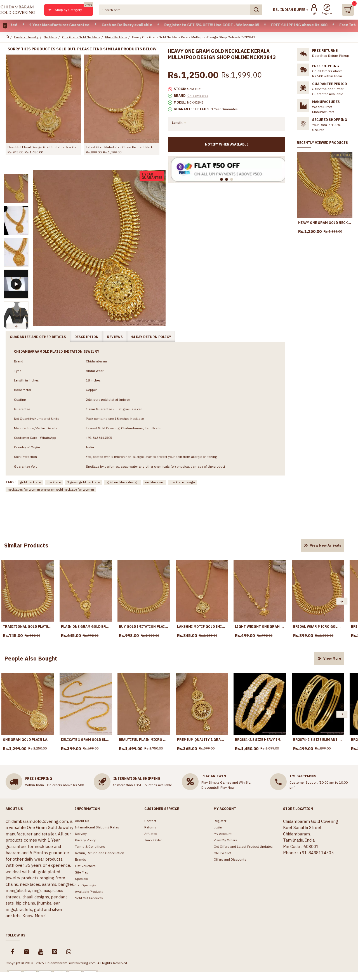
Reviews (115, 337)
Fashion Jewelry (26, 37)
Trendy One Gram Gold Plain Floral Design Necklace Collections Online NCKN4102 (61, 147)
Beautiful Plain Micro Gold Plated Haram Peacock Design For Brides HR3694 (144, 739)
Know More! (34, 915)
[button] (16, 175)
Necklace (50, 37)
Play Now (227, 787)
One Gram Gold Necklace (81, 37)
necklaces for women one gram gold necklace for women (51, 489)
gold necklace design (122, 482)
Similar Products (26, 545)
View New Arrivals (325, 545)
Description (86, 337)
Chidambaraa (197, 95)
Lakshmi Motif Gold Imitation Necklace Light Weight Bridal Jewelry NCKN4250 (202, 626)
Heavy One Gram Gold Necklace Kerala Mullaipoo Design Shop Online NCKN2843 (324, 223)
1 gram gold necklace (83, 482)
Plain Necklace (116, 37)
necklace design (183, 482)
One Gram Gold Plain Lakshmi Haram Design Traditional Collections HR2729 (28, 739)
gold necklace (30, 482)
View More (332, 658)
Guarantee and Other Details (38, 337)
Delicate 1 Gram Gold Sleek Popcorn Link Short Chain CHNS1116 (86, 739)
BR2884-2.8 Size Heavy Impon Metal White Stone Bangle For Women (260, 739)
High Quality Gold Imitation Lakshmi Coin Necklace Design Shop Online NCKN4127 (139, 147)
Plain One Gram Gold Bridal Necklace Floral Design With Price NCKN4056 (86, 626)
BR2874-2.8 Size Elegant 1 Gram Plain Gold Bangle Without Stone (318, 739)
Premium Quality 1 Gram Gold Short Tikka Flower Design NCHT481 (202, 739)
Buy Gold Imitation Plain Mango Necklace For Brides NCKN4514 (144, 626)
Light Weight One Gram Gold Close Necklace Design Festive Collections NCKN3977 (260, 626)
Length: (177, 122)
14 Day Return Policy (151, 337)
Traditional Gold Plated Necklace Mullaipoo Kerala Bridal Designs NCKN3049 (28, 626)
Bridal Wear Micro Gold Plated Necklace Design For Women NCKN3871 (318, 626)
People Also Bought (30, 658)
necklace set (154, 482)
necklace (54, 482)
